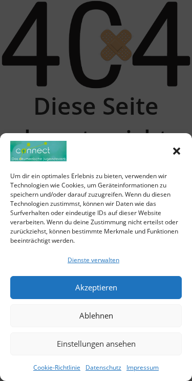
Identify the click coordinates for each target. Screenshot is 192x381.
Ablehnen (96, 315)
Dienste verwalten (93, 260)
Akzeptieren (96, 287)
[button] (177, 151)
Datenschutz (103, 367)
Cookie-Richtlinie (56, 367)
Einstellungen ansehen (96, 343)
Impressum (142, 367)
